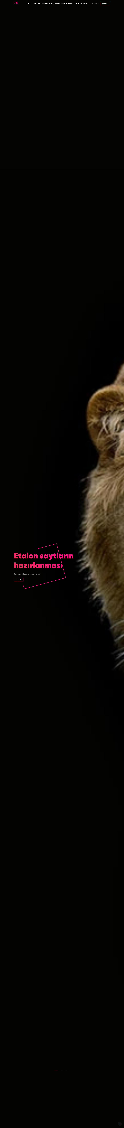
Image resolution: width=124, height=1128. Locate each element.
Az (96, 3)
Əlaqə (106, 3)
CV (76, 3)
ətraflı (19, 584)
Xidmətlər (44, 3)
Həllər (28, 3)
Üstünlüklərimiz (66, 3)
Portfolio (37, 3)
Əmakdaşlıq (82, 3)
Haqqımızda (55, 3)
